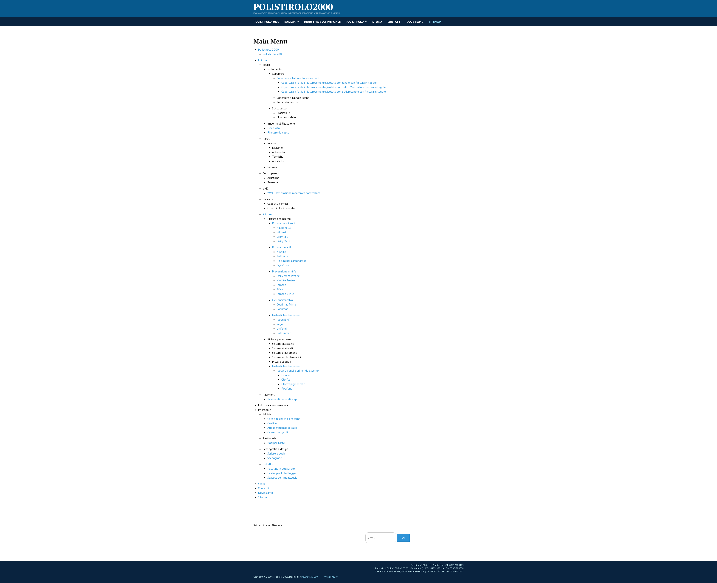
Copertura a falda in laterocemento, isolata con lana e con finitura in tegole (329, 82)
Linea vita (273, 128)
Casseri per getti (277, 432)
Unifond (282, 328)
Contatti (394, 22)
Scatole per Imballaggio (282, 477)
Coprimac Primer (287, 304)
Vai (403, 538)
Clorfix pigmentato (293, 384)
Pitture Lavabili (281, 247)
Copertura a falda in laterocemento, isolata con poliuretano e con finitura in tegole (333, 91)
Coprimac (282, 309)
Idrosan (281, 285)
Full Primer (284, 333)
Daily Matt (283, 241)
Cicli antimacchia (282, 300)
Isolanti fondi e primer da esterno (298, 370)
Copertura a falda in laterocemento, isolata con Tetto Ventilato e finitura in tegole (333, 87)
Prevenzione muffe (284, 271)
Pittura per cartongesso (292, 261)
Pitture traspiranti (283, 223)
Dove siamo (415, 22)
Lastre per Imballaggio (281, 473)
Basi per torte (276, 443)
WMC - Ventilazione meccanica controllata (293, 193)
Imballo (268, 464)
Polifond (286, 388)
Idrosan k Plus (285, 294)
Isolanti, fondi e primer (286, 315)
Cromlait (282, 236)
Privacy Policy (331, 576)
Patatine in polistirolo (281, 468)
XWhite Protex (286, 280)
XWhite (281, 252)
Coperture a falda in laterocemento (299, 78)
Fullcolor (282, 256)
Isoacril (286, 375)
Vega (280, 324)
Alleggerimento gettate (282, 428)
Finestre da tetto (278, 132)
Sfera (280, 289)
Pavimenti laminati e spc (282, 399)
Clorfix (285, 379)
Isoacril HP (284, 319)
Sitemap (435, 22)
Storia (377, 22)
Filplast (281, 232)
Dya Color (283, 265)
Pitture (267, 214)
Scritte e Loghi (276, 453)
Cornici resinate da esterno (283, 419)
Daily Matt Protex (288, 276)
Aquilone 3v (284, 228)
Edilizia (290, 22)
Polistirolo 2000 (266, 22)
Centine (272, 423)
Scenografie (274, 458)
